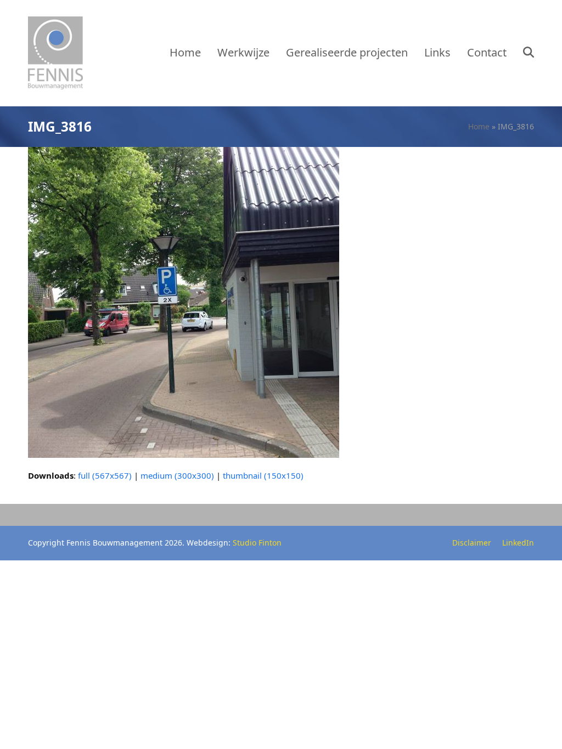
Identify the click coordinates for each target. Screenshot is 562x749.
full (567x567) (105, 475)
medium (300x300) (177, 475)
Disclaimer (471, 542)
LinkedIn (518, 542)
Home (479, 126)
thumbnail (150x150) (263, 475)
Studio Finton (257, 542)
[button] (528, 53)
